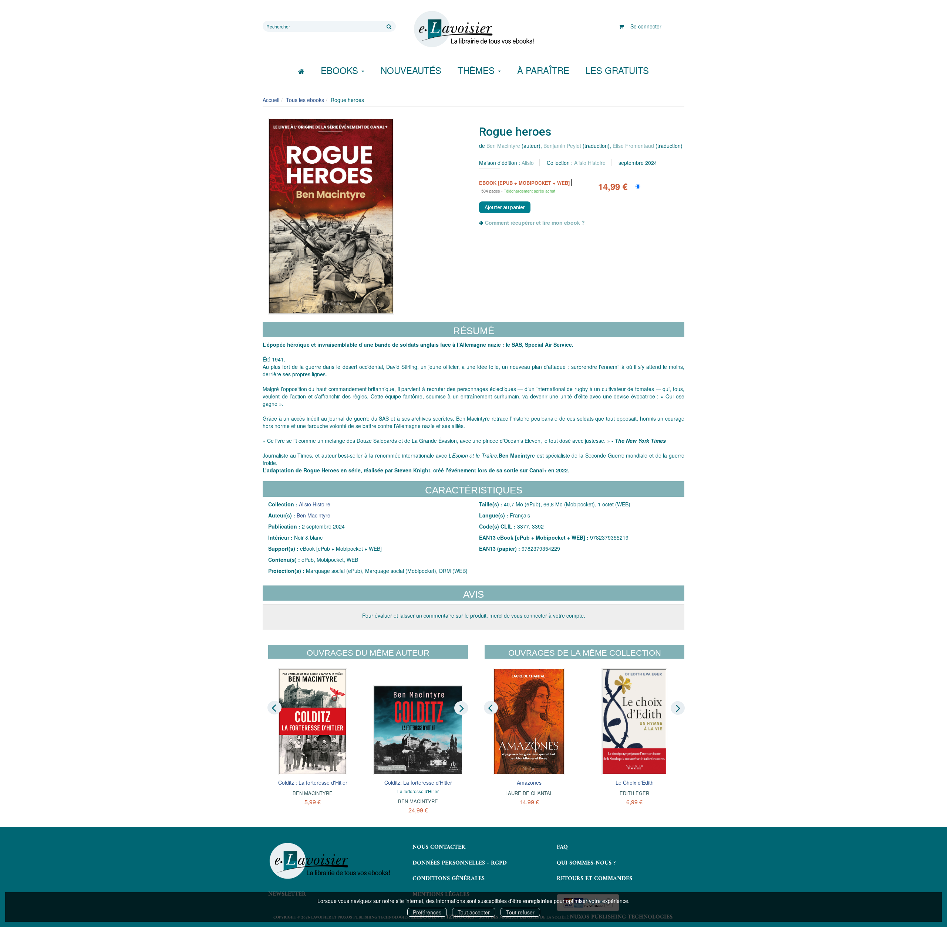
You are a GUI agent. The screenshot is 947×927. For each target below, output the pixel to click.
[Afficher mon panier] (621, 26)
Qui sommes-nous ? (586, 863)
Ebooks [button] (341, 70)
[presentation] (274, 707)
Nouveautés (411, 70)
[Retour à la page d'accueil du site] (473, 29)
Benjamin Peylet (562, 145)
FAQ (562, 847)
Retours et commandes (594, 878)
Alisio (528, 162)
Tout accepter (474, 912)
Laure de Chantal (529, 793)
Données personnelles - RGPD (459, 863)
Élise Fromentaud (633, 145)
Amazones (529, 782)
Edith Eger (634, 793)
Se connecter (645, 26)
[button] (331, 216)
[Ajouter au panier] (504, 207)
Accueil (271, 99)
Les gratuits (617, 70)
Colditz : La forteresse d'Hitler (312, 782)
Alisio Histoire (590, 162)
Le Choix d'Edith (635, 782)
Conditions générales (448, 878)
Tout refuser (520, 912)
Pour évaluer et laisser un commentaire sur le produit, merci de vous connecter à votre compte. (473, 615)
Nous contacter (438, 847)
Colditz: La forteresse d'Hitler (418, 782)
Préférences (427, 912)
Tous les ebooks (305, 99)
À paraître (543, 70)
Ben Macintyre (503, 145)
